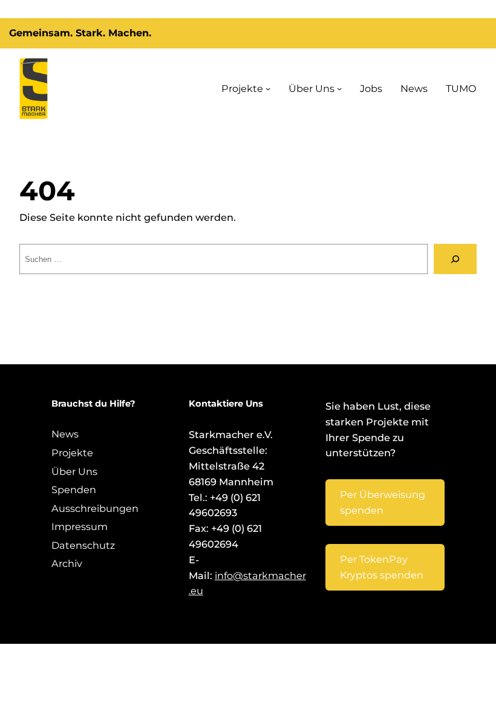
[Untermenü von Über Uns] (339, 88)
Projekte (242, 88)
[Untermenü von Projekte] (268, 88)
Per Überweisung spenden (382, 502)
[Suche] (455, 259)
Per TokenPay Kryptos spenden (381, 567)
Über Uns (311, 88)
